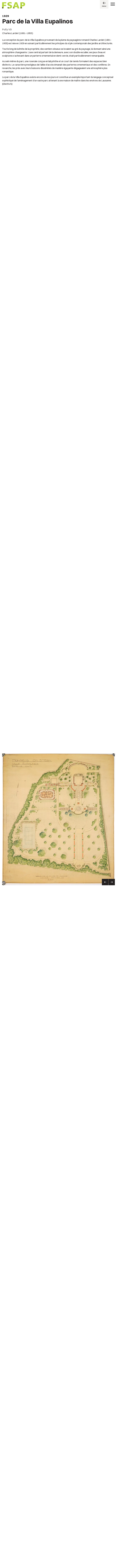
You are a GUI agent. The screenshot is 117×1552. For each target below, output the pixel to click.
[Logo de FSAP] (13, 5)
